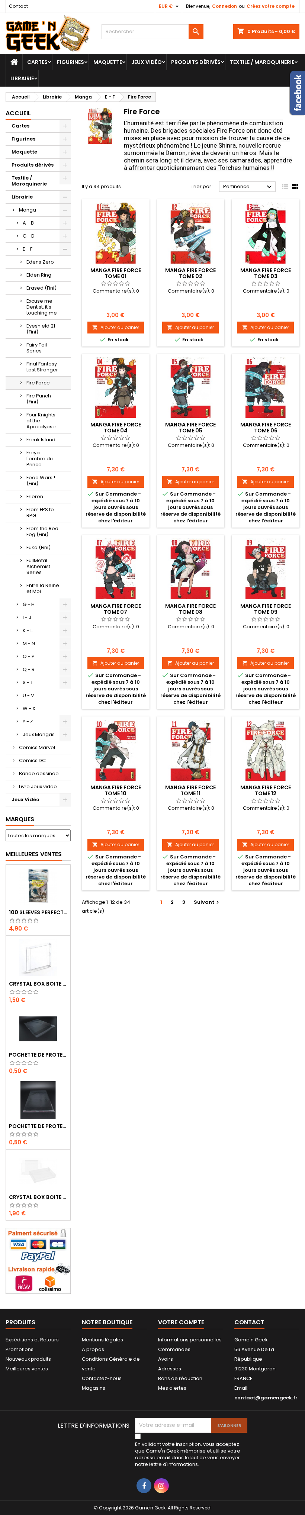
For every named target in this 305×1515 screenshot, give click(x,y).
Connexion (224, 6)
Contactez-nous (102, 1378)
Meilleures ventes (27, 1368)
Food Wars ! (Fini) (40, 480)
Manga (27, 209)
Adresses (169, 1368)
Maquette (107, 62)
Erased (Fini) (41, 287)
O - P (29, 656)
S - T (28, 682)
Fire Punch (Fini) (38, 398)
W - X (29, 708)
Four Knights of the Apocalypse (41, 420)
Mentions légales (102, 1339)
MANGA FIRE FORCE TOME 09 (265, 609)
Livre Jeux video (38, 786)
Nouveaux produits (28, 1359)
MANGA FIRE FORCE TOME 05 (190, 427)
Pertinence (248, 187)
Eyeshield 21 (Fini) (40, 328)
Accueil (18, 113)
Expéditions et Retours (32, 1339)
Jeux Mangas (39, 734)
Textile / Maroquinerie (262, 62)
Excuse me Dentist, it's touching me (41, 306)
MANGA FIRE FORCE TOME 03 (265, 273)
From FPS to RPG (40, 512)
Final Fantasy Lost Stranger (42, 366)
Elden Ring (38, 274)
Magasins (93, 1388)
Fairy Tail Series (36, 347)
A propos (93, 1349)
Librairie (22, 78)
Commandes (174, 1349)
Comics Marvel (37, 747)
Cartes (37, 62)
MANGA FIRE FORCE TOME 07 (115, 609)
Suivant (207, 902)
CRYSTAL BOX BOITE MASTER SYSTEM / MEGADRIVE (38, 1197)
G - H (29, 604)
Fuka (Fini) (38, 547)
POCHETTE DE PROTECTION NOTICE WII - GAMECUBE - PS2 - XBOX (38, 1126)
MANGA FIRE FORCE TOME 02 (190, 273)
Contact (18, 6)
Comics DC (32, 760)
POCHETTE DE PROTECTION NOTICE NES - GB (38, 1055)
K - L (27, 630)
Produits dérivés (196, 62)
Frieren (34, 496)
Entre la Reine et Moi (42, 588)
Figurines (70, 62)
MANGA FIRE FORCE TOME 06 (265, 427)
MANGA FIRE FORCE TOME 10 (115, 790)
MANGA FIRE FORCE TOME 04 (115, 427)
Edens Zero (40, 261)
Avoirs (165, 1359)
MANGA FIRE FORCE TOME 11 (190, 790)
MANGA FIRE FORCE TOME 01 (115, 273)
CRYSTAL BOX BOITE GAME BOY (38, 984)
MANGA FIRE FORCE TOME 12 (265, 790)
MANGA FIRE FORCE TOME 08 (190, 609)
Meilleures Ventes (34, 854)
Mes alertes (172, 1388)
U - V (28, 695)
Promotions (19, 1349)
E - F (27, 248)
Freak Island (40, 439)
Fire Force (38, 382)
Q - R (29, 669)
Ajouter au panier (115, 327)
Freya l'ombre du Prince (39, 458)
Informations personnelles (190, 1339)
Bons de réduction (180, 1378)
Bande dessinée (39, 773)
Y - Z (28, 721)
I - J (27, 617)
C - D (29, 235)
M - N (29, 643)
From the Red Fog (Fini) (42, 531)
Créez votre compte (271, 6)
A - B (28, 222)
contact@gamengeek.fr (266, 1397)
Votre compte (181, 1322)
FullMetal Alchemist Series (38, 566)
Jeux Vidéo (146, 62)
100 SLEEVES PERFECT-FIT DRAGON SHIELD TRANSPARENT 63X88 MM (38, 912)
